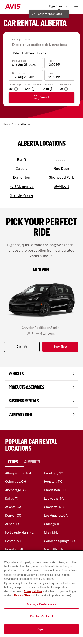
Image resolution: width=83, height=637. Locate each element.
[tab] (14, 462)
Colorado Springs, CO (59, 541)
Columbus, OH (15, 481)
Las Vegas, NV (54, 498)
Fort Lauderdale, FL (19, 532)
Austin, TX (12, 524)
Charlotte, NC (54, 507)
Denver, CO (13, 515)
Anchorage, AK (16, 490)
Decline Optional (41, 616)
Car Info (22, 346)
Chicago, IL (52, 524)
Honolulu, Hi (14, 549)
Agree (41, 629)
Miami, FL (51, 532)
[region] (41, 593)
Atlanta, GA (13, 507)
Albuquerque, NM (18, 473)
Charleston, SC (55, 490)
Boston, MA (13, 541)
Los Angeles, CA (56, 515)
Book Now (60, 346)
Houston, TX (53, 481)
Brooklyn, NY (53, 473)
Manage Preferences (41, 604)
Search (45, 97)
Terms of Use (22, 595)
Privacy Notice (33, 591)
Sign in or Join (59, 6)
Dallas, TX (12, 498)
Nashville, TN (53, 549)
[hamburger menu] (76, 6)
